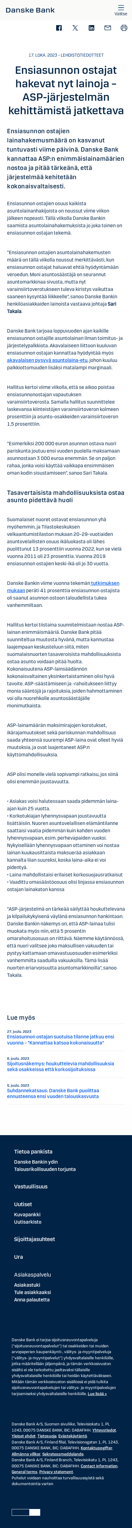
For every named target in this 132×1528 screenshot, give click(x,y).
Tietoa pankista (33, 1151)
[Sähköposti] (107, 28)
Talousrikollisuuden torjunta (45, 1169)
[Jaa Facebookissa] (59, 28)
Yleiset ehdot (24, 1436)
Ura (18, 1257)
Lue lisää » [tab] (97, 1393)
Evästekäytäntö (72, 1436)
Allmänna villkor (26, 1454)
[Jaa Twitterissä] (75, 28)
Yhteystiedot (104, 1430)
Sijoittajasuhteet (34, 1239)
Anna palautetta (32, 1300)
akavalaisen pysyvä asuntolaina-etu (47, 360)
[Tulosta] (124, 28)
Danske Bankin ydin (36, 1162)
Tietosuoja (46, 1436)
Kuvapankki (27, 1215)
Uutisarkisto (27, 1222)
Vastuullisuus (31, 1186)
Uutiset (23, 1204)
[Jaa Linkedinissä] (91, 28)
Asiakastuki (27, 1285)
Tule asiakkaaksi (32, 1292)
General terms (24, 1472)
